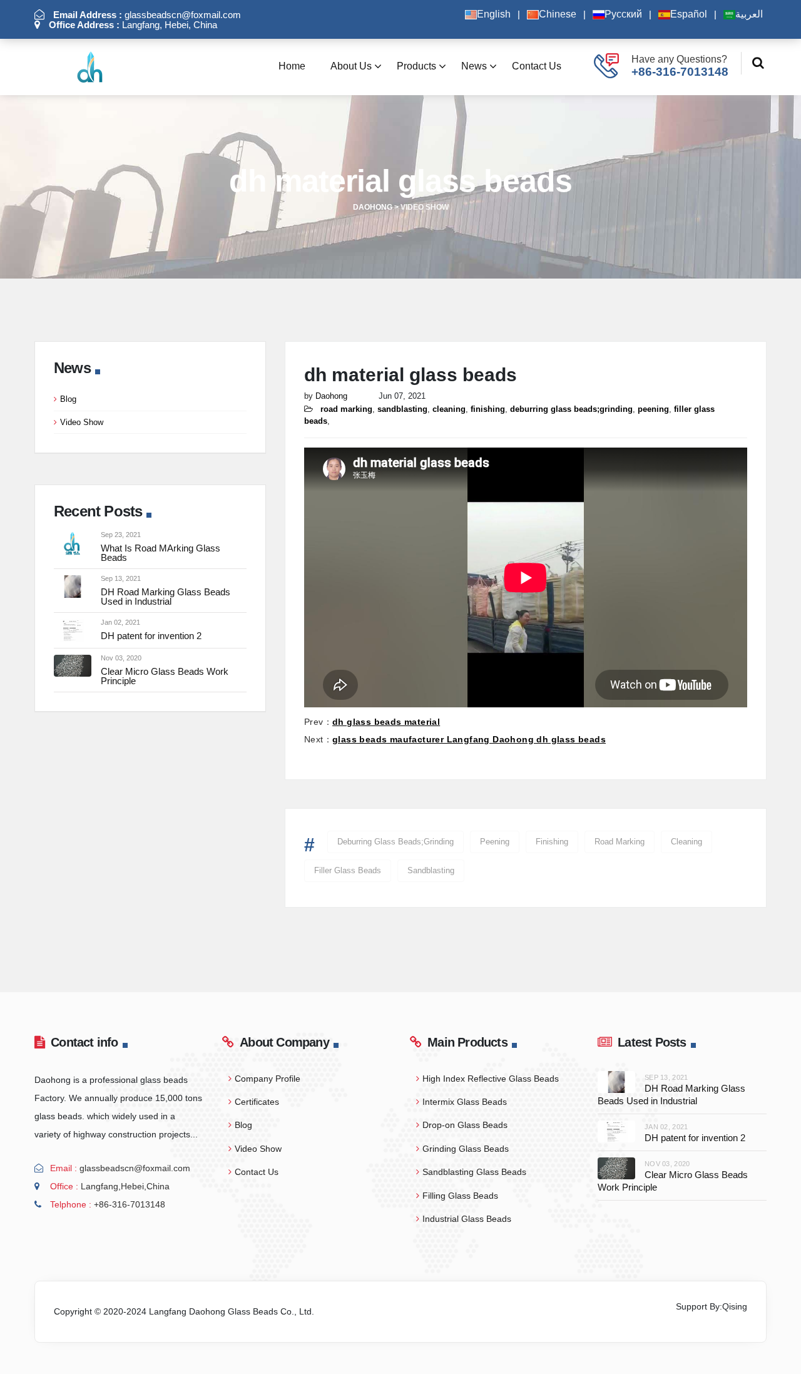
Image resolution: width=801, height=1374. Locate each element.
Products (416, 66)
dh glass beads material (386, 722)
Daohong (331, 396)
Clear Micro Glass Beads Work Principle (164, 676)
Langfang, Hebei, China (133, 24)
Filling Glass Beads (460, 1196)
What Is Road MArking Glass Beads (160, 553)
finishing (552, 841)
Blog (68, 399)
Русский (623, 14)
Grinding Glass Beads (465, 1149)
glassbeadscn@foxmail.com (147, 14)
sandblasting (430, 870)
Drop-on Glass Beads (465, 1125)
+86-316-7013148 (679, 71)
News (474, 66)
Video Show (81, 422)
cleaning (686, 841)
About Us (351, 66)
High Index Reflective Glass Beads (490, 1079)
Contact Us (536, 66)
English (494, 14)
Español (688, 14)
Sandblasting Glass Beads (474, 1172)
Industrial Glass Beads (466, 1219)
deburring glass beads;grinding (395, 841)
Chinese (557, 14)
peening (494, 841)
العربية (749, 14)
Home (291, 66)
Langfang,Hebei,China (125, 1186)
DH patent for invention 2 (151, 635)
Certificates (257, 1102)
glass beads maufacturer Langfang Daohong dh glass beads (469, 739)
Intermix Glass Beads (464, 1102)
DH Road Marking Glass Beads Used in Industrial (165, 597)
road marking (619, 841)
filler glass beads (347, 870)
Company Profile (267, 1079)
